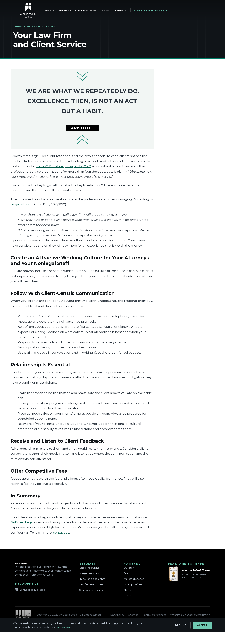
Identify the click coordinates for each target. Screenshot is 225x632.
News (127, 590)
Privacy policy (116, 615)
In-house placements (92, 578)
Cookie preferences (154, 615)
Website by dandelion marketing (190, 615)
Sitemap (133, 615)
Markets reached (134, 578)
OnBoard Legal (28, 10)
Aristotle (82, 128)
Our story (129, 567)
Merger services (89, 573)
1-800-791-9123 (26, 583)
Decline (180, 625)
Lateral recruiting (89, 567)
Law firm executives (91, 584)
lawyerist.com (21, 204)
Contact (128, 595)
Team (127, 573)
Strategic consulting (91, 590)
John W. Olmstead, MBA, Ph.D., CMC (63, 166)
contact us (61, 532)
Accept (202, 625)
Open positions (133, 584)
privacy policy (64, 626)
